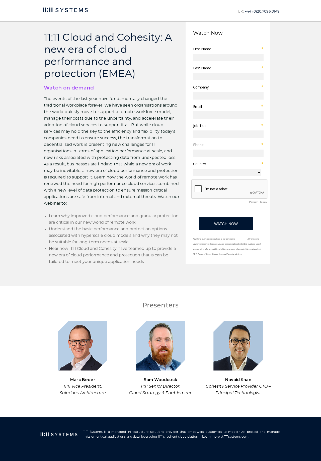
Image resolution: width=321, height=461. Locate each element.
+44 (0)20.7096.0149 (262, 11)
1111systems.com (236, 436)
